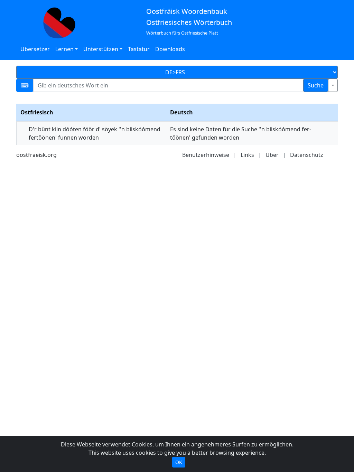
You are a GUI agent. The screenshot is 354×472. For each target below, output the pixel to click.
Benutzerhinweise (205, 155)
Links (247, 155)
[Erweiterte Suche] (333, 85)
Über (272, 155)
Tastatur (139, 49)
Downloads (170, 49)
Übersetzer (35, 49)
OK (178, 462)
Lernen (64, 49)
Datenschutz (306, 155)
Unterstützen (100, 49)
